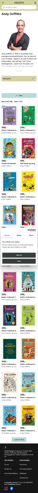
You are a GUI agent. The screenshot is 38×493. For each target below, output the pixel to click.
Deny (19, 261)
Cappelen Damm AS (12, 482)
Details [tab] (19, 235)
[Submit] (3, 7)
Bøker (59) (18, 102)
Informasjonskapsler (26, 469)
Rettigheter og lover (14, 484)
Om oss (6, 464)
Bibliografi (7, 79)
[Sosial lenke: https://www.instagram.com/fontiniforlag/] (6, 488)
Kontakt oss (7, 469)
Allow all (19, 255)
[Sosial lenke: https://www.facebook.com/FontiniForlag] (11, 488)
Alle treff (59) (7, 102)
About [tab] (31, 235)
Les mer (19, 71)
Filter (21, 96)
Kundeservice (24, 478)
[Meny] (2, 2)
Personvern (23, 464)
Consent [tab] (7, 235)
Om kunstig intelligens (11, 473)
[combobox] (19, 7)
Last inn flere (19, 440)
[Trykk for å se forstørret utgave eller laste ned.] (19, 34)
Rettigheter (23, 473)
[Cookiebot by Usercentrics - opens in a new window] (28, 230)
